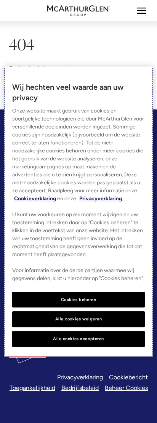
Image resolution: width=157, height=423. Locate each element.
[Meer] (142, 10)
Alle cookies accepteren (78, 338)
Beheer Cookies (126, 387)
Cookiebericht (128, 377)
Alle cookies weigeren (78, 319)
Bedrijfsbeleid (80, 387)
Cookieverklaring (35, 198)
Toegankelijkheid (32, 387)
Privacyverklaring (80, 377)
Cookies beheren (78, 299)
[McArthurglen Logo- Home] (78, 10)
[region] (78, 212)
